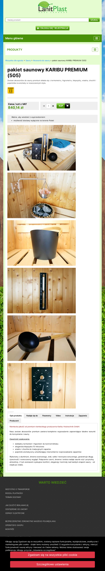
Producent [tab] (14, 421)
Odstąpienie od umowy (16, 509)
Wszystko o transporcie (17, 489)
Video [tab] (58, 416)
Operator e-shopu (14, 525)
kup (61, 105)
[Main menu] (97, 38)
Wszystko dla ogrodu (14, 60)
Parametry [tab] (46, 416)
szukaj (94, 20)
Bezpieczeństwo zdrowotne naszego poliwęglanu (30, 521)
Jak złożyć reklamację (16, 505)
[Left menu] (95, 50)
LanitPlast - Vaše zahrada (52, 7)
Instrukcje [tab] (69, 416)
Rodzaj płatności (14, 493)
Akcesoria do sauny (41, 60)
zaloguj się (46, 28)
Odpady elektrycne (14, 513)
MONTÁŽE (9, 529)
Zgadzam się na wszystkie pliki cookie (52, 555)
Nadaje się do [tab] (32, 416)
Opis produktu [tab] (16, 416)
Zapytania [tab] (83, 416)
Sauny (28, 60)
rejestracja (61, 28)
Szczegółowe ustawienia (52, 564)
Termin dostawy (13, 497)
